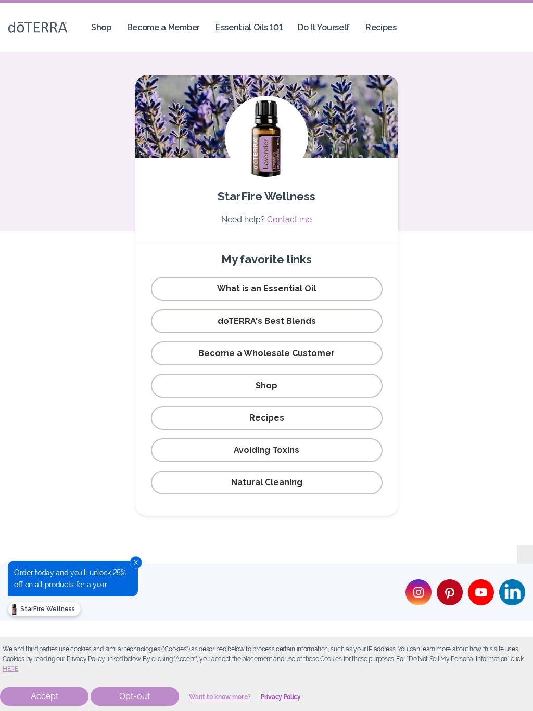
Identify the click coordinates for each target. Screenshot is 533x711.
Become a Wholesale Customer (266, 353)
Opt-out (134, 696)
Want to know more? (220, 697)
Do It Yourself (324, 27)
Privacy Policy (281, 697)
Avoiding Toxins (266, 450)
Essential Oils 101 (248, 27)
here (10, 668)
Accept (44, 696)
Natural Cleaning (266, 482)
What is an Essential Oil (266, 289)
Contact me (289, 219)
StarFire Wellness (47, 609)
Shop (101, 27)
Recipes (381, 27)
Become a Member (163, 27)
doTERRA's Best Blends (267, 321)
